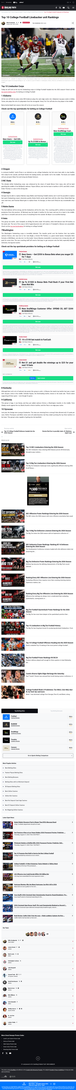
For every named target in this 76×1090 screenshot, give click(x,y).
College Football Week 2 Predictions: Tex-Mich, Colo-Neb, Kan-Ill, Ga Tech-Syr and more (49, 691)
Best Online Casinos (11, 791)
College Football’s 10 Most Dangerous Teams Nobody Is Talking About (36, 864)
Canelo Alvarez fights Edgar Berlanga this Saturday (45, 674)
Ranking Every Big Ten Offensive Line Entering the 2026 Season (49, 594)
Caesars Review (23, 359)
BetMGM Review (38, 139)
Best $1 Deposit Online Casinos (15, 805)
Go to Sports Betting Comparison (38, 755)
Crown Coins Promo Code (9, 1046)
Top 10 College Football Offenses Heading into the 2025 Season (49, 643)
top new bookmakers (16, 226)
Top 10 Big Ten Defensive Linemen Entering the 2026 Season (48, 531)
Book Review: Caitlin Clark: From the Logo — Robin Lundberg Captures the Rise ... (39, 916)
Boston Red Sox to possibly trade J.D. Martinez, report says (58, 432)
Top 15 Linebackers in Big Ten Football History (43, 626)
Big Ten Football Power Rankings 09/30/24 (42, 658)
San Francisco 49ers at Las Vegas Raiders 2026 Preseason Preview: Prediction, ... (39, 832)
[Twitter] (60, 7)
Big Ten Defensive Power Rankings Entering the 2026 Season (48, 562)
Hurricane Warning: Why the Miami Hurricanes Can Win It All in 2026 (35, 884)
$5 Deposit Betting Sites (12, 786)
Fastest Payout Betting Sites (14, 772)
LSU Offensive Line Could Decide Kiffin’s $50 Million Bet (31, 874)
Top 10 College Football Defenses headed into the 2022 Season (18, 432)
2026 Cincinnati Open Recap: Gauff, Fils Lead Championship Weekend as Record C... (40, 905)
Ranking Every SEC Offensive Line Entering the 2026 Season (48, 578)
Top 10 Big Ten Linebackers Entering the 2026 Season (46, 463)
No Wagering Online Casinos (14, 810)
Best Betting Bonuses (11, 777)
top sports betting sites (8, 92)
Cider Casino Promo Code (9, 1044)
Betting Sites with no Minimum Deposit (17, 782)
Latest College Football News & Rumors (33, 12)
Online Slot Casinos (11, 796)
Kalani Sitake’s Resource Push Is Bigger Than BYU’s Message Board (35, 822)
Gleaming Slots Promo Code (10, 1049)
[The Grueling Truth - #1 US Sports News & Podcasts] (8, 7)
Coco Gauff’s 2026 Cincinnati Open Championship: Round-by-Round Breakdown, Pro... (40, 895)
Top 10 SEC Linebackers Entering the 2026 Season (44, 447)
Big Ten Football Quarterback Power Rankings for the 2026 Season (48, 611)
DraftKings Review (63, 128)
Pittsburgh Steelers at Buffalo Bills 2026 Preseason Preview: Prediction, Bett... (38, 843)
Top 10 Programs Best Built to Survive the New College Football (34, 853)
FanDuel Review (12, 136)
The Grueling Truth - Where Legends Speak (11, 12)
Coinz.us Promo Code (8, 1041)
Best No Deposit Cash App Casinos (16, 800)
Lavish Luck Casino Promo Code (11, 1038)
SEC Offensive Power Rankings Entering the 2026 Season (47, 514)
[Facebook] (56, 7)
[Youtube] (63, 7)
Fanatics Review (23, 336)
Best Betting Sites (10, 768)
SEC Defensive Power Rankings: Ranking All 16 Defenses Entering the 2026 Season (47, 546)
